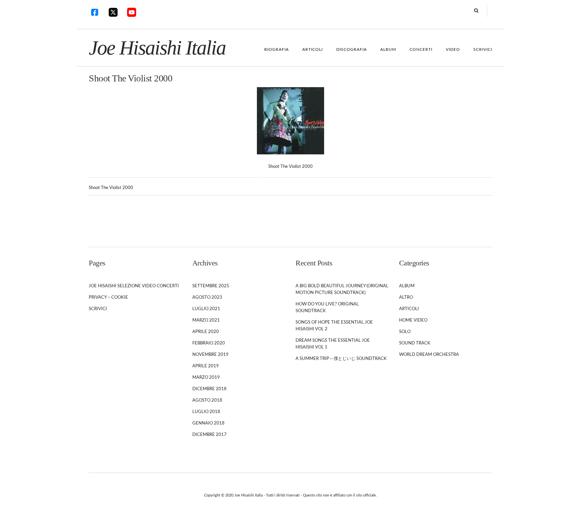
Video (453, 49)
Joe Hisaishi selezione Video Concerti (134, 286)
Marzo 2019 (206, 377)
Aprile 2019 (205, 366)
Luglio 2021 (206, 309)
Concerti (421, 49)
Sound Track (414, 343)
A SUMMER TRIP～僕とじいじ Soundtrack (341, 359)
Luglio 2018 (206, 412)
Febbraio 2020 (208, 343)
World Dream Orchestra (429, 355)
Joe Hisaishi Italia (157, 48)
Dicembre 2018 (209, 389)
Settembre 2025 (210, 286)
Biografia (276, 49)
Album (388, 49)
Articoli (312, 49)
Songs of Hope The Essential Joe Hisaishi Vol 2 (334, 325)
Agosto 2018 (207, 400)
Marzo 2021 (206, 320)
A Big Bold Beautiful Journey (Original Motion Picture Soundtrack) (342, 289)
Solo (405, 332)
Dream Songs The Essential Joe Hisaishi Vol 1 (333, 343)
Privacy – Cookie (108, 297)
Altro (406, 297)
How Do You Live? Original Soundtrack (327, 307)
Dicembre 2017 (209, 435)
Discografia (351, 49)
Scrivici (482, 49)
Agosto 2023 (207, 297)
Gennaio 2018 (208, 423)
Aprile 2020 (205, 332)
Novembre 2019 (210, 355)
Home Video (413, 320)
